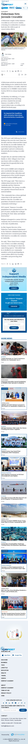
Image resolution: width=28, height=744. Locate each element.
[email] (18, 71)
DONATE (14, 288)
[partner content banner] (14, 123)
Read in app (4, 1)
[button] (19, 74)
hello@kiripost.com (7, 726)
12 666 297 (9, 723)
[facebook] (7, 71)
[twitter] (10, 71)
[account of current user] (24, 8)
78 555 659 (17, 723)
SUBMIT (14, 327)
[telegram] (15, 71)
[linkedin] (12, 71)
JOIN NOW (14, 306)
